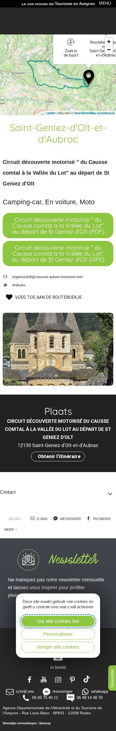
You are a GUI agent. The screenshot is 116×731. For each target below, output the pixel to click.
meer (9, 530)
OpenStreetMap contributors (94, 113)
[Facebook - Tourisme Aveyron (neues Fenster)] (29, 679)
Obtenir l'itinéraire (59, 456)
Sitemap (45, 723)
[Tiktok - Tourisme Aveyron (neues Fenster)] (86, 679)
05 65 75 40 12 (45, 697)
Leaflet (51, 113)
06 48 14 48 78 (90, 697)
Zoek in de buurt (71, 53)
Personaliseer (58, 634)
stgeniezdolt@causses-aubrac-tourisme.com (47, 277)
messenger (70, 519)
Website (18, 285)
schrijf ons (25, 691)
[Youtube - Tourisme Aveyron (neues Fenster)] (43, 679)
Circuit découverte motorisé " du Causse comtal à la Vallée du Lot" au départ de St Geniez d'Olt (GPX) (58, 253)
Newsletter (112, 678)
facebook (101, 519)
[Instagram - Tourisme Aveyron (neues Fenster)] (58, 679)
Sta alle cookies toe (58, 621)
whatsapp (99, 691)
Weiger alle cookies (58, 647)
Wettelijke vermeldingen (20, 723)
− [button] (109, 49)
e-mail (42, 519)
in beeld (58, 667)
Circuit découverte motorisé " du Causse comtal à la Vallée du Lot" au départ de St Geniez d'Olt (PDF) (58, 225)
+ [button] (109, 41)
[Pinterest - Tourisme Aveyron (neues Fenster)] (72, 679)
